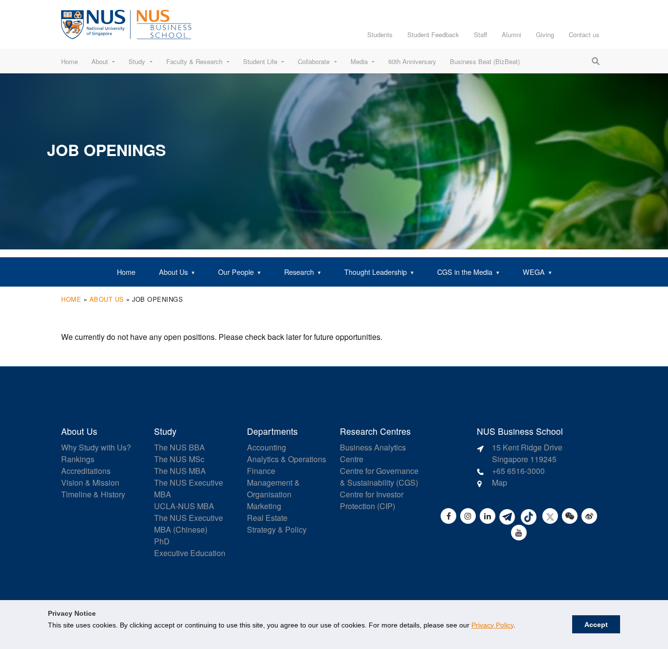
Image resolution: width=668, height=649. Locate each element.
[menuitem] (126, 272)
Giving (545, 34)
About (99, 61)
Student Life (260, 61)
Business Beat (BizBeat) (485, 61)
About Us (106, 299)
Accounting (266, 447)
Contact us (584, 34)
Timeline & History (93, 494)
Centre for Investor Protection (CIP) (371, 500)
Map (499, 482)
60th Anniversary (412, 61)
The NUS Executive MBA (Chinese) (188, 523)
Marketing (264, 506)
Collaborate (314, 61)
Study (137, 61)
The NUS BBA (179, 447)
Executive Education (189, 553)
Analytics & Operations (286, 459)
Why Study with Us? (96, 447)
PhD (162, 541)
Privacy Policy (492, 625)
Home (69, 61)
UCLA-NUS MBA (184, 506)
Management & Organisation (273, 488)
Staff (480, 34)
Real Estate (267, 517)
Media (359, 61)
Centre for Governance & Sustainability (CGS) (379, 476)
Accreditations (86, 470)
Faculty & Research (194, 61)
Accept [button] (596, 624)
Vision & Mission (90, 482)
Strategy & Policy (277, 529)
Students (380, 34)
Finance (261, 470)
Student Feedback (433, 34)
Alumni (511, 34)
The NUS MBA (180, 470)
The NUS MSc (179, 459)
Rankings (77, 459)
